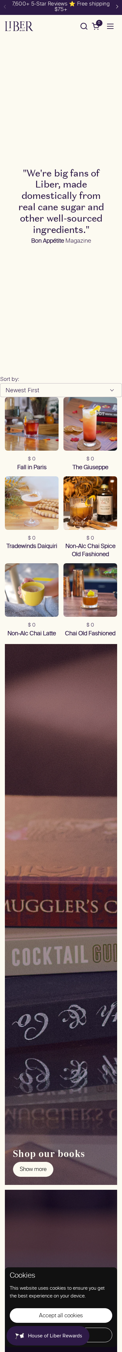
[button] (84, 26)
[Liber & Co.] (19, 26)
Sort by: (9, 379)
